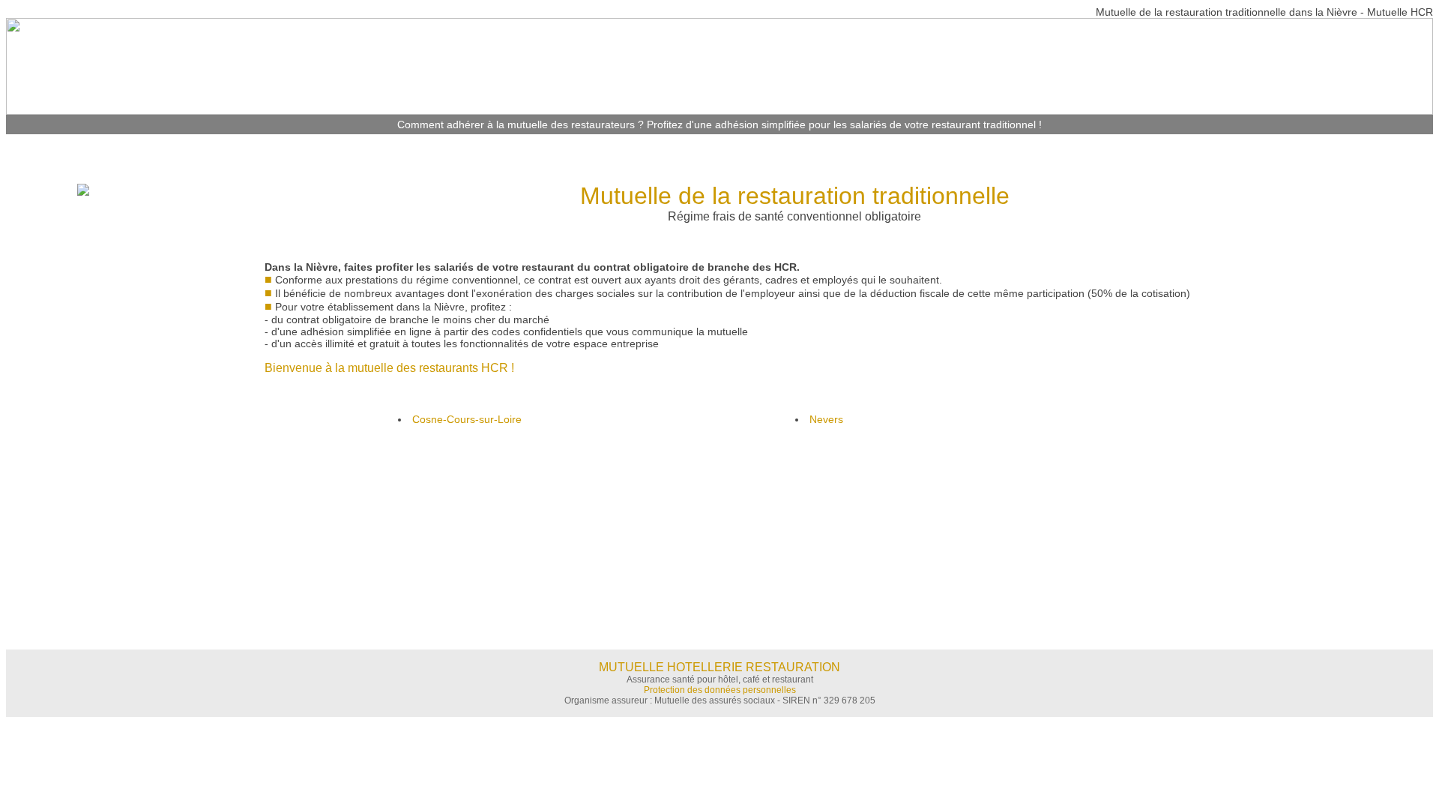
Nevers (826, 419)
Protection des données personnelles (720, 690)
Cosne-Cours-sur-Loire (467, 419)
